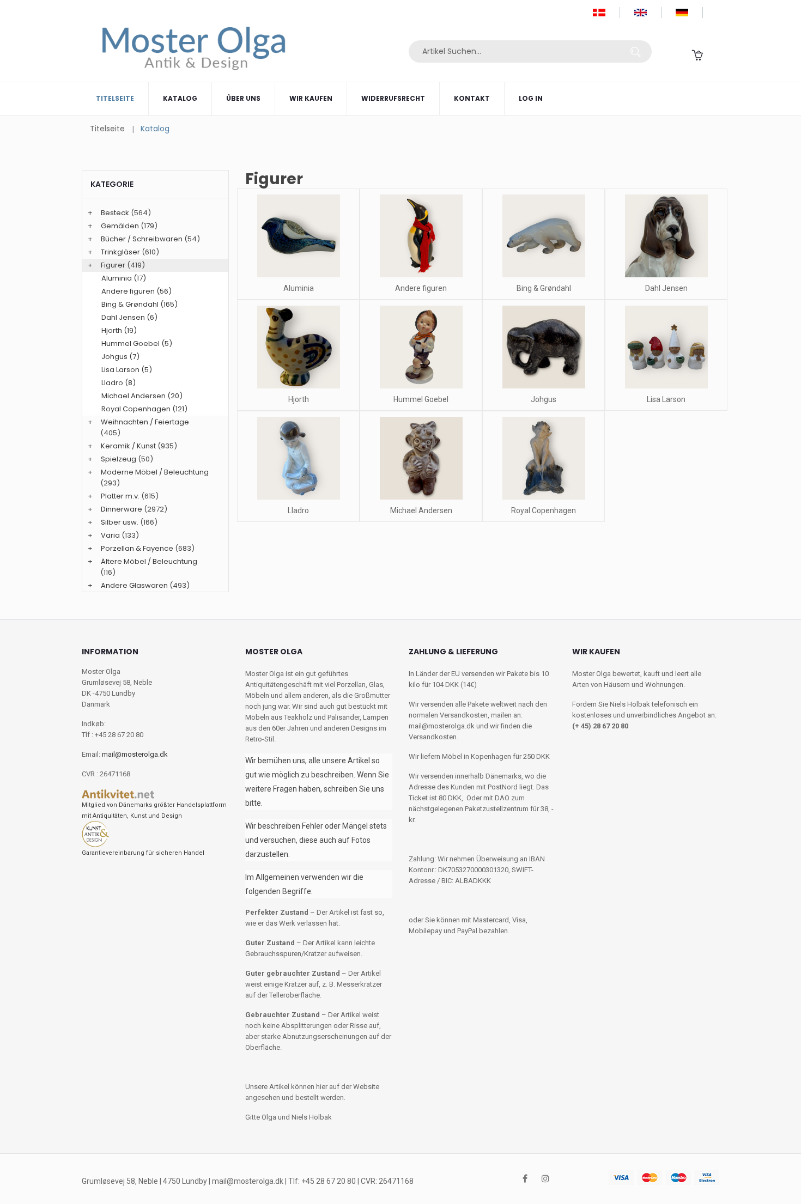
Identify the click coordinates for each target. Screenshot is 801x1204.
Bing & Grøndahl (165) (139, 304)
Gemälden (120, 226)
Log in (531, 98)
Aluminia (298, 288)
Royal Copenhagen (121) (144, 409)
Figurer (113, 265)
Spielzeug (118, 459)
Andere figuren (421, 288)
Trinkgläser (120, 252)
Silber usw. (119, 522)
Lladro (298, 510)
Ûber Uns (243, 98)
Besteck (115, 213)
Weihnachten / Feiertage (145, 422)
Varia (110, 535)
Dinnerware (121, 509)
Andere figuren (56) (136, 291)
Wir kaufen (310, 98)
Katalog (180, 98)
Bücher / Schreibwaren (142, 239)
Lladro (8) (118, 383)
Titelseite (115, 98)
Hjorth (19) (119, 330)
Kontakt (472, 98)
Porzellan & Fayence (137, 548)
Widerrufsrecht (393, 98)
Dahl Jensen (666, 288)
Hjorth (298, 399)
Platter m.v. (120, 496)
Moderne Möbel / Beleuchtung (155, 472)
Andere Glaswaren (134, 585)
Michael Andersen (421, 510)
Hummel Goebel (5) (136, 343)
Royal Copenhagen (543, 510)
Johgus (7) (120, 356)
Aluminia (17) (123, 278)
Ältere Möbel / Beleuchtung (149, 561)
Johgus (543, 399)
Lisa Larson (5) (126, 369)
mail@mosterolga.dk (135, 754)
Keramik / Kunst (128, 446)
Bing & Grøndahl (544, 288)
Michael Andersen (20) (142, 396)
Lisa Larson (666, 399)
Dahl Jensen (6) (129, 317)
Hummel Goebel (420, 399)
